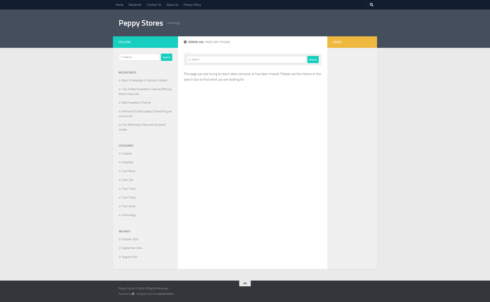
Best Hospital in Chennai (136, 102)
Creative (127, 153)
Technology (129, 215)
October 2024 (130, 239)
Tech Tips (127, 180)
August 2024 (129, 257)
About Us (172, 5)
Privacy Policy (192, 5)
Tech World (129, 206)
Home (119, 5)
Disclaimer (135, 5)
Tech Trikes (129, 197)
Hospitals (127, 162)
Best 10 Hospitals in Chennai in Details (144, 80)
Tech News (128, 171)
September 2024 (132, 248)
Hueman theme (165, 293)
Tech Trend (129, 188)
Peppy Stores (141, 23)
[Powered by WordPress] (133, 294)
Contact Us (154, 5)
